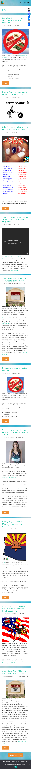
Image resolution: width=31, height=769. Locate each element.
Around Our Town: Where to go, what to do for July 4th (14, 672)
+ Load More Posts (15, 755)
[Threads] (29, 9)
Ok (16, 766)
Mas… (6, 83)
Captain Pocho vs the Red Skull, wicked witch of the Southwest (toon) (13, 608)
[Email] (29, 21)
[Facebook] (29, 15)
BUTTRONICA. (15, 270)
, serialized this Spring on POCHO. (15, 661)
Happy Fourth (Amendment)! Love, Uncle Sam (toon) (14, 93)
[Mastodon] (29, 12)
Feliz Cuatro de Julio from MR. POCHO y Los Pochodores (15, 128)
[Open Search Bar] (21, 2)
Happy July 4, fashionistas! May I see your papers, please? (14, 523)
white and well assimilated (18, 489)
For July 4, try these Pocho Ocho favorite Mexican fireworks (13, 20)
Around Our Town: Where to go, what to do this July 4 (14, 279)
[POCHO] (2, 2)
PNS (4, 562)
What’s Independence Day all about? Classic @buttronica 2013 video (15, 219)
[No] (29, 764)
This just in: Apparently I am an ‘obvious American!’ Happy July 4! (15, 432)
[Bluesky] (29, 18)
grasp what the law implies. (10, 477)
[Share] (29, 24)
